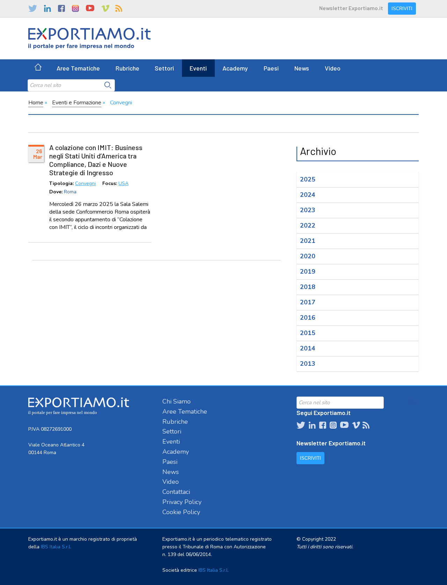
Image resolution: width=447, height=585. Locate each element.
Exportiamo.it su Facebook (61, 8)
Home (35, 102)
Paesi (271, 68)
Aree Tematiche (78, 68)
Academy (235, 68)
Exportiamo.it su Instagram (75, 8)
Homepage (38, 68)
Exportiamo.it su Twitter (32, 8)
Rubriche (127, 68)
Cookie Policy (181, 512)
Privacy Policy (181, 502)
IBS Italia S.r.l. (56, 546)
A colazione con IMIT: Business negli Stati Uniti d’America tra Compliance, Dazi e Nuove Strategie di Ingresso (95, 160)
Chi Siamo (176, 401)
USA (123, 184)
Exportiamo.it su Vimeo (104, 8)
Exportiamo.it (89, 38)
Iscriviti (401, 8)
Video (332, 68)
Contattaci (176, 492)
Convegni (85, 184)
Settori (164, 68)
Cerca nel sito (107, 85)
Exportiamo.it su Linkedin (47, 8)
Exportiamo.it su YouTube (90, 8)
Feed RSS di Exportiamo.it (118, 8)
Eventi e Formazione (76, 102)
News (301, 68)
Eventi (198, 68)
